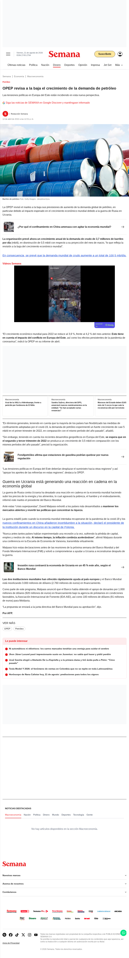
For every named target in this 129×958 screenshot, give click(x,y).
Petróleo (19, 628)
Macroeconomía (35, 76)
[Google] (4, 935)
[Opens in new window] (11, 935)
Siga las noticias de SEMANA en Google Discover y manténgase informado (48, 102)
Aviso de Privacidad (14, 943)
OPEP (7, 628)
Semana (7, 76)
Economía (19, 76)
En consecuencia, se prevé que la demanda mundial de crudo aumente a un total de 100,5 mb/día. (64, 255)
